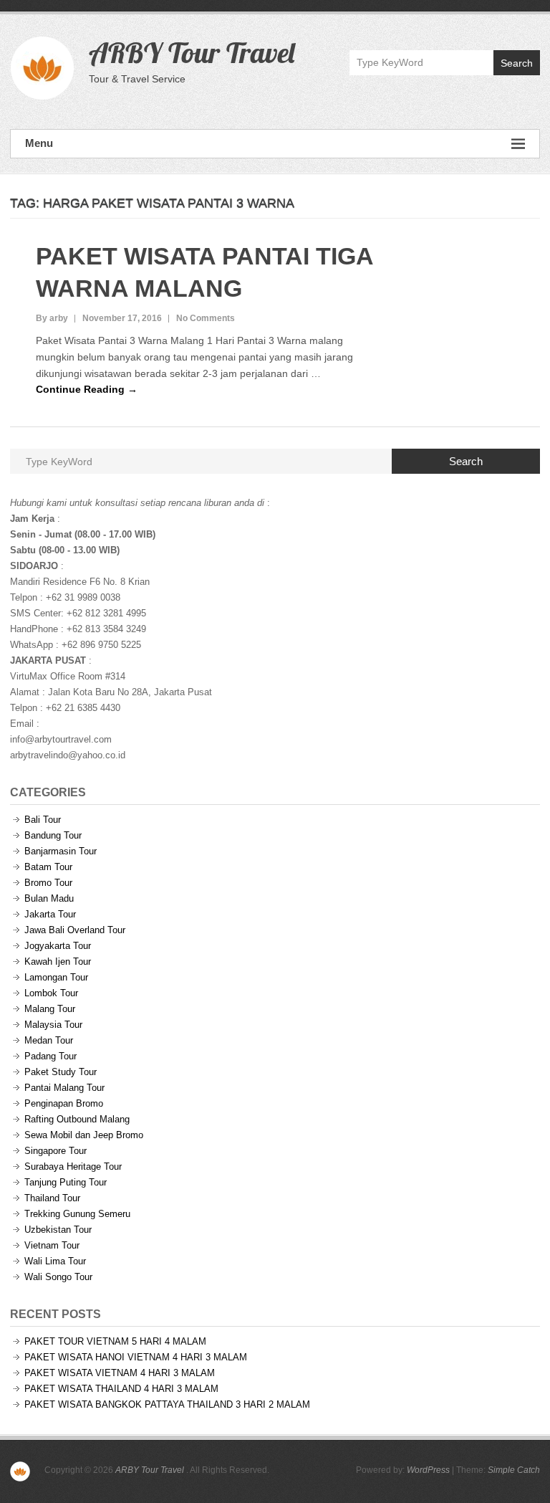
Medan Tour (48, 1040)
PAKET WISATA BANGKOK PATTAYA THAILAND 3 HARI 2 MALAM (167, 1404)
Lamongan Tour (56, 977)
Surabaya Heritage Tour (73, 1166)
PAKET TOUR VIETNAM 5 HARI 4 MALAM (115, 1341)
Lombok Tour (51, 993)
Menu (39, 143)
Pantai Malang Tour (64, 1087)
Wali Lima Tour (55, 1261)
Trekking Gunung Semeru (77, 1213)
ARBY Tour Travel (191, 52)
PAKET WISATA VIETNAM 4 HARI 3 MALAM (119, 1373)
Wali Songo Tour (58, 1276)
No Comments (205, 318)
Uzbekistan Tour (58, 1229)
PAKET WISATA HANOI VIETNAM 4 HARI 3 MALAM (135, 1357)
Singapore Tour (55, 1150)
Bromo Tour (48, 882)
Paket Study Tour (60, 1072)
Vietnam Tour (51, 1245)
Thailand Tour (52, 1198)
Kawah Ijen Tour (57, 961)
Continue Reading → (87, 389)
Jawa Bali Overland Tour (74, 930)
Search (517, 63)
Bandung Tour (53, 835)
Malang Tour (49, 1008)
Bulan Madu (49, 898)
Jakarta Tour (50, 914)
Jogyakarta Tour (57, 945)
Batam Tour (48, 867)
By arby (52, 318)
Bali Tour (42, 819)
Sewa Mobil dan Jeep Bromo (83, 1135)
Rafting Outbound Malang (77, 1119)
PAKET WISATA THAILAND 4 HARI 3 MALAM (121, 1388)
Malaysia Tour (53, 1024)
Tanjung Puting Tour (65, 1182)
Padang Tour (50, 1056)
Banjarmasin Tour (60, 851)
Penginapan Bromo (63, 1103)
